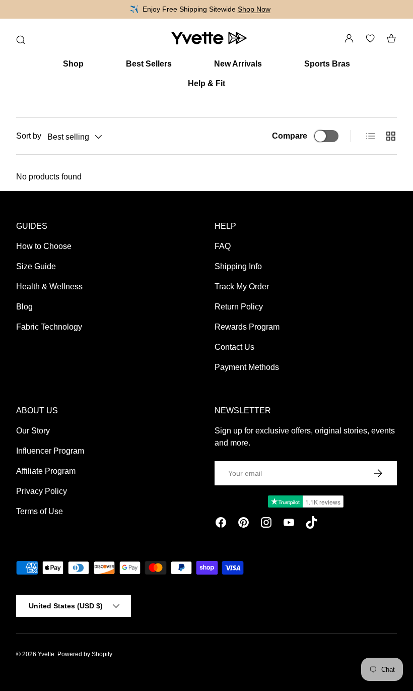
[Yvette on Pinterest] (243, 524)
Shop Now (254, 9)
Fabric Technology (49, 327)
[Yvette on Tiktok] (311, 524)
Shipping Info (238, 266)
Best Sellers (149, 63)
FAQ (223, 246)
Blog (24, 306)
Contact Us (234, 347)
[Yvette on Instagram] (266, 524)
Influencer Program (50, 451)
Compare (289, 136)
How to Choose (44, 246)
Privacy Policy (41, 491)
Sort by (28, 136)
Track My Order (242, 286)
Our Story (33, 430)
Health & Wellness (49, 286)
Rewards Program (247, 327)
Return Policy (239, 306)
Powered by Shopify (84, 654)
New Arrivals (238, 63)
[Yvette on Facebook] (221, 524)
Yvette (46, 654)
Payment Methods (247, 367)
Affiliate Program (46, 471)
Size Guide (36, 266)
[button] (391, 38)
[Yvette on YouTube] (289, 524)
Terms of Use (39, 511)
